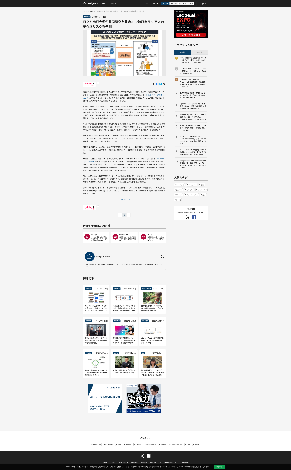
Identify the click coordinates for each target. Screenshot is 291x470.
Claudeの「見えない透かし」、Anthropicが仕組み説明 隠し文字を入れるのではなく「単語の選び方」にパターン (193, 83)
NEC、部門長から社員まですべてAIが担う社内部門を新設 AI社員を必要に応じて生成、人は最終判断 (193, 60)
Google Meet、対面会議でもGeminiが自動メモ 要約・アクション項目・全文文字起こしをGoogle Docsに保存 (193, 164)
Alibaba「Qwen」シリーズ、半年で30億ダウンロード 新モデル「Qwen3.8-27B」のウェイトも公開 (193, 116)
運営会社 (153, 462)
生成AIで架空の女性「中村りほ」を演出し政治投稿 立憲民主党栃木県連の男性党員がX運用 (192, 95)
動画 (175, 3)
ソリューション (187, 3)
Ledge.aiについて (109, 462)
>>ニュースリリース (124, 199)
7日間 (182, 52)
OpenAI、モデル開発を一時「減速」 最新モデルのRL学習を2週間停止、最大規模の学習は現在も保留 (193, 106)
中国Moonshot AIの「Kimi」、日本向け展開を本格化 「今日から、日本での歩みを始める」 (193, 71)
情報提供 (134, 462)
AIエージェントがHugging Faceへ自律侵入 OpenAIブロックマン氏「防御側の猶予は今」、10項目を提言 (193, 151)
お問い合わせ (123, 462)
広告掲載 (144, 462)
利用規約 (185, 462)
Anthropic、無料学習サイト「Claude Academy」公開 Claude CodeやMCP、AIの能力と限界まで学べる (193, 140)
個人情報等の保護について (169, 462)
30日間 (199, 52)
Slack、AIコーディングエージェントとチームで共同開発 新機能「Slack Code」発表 (193, 127)
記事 (166, 3)
